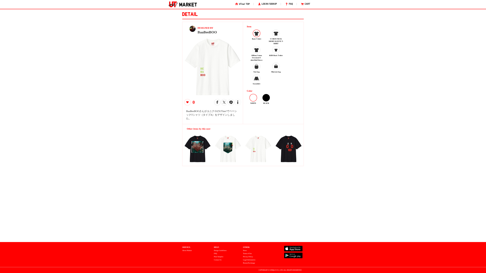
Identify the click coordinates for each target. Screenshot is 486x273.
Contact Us (217, 260)
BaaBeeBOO (207, 32)
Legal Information (249, 260)
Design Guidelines (220, 250)
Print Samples (218, 257)
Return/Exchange (249, 263)
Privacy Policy (248, 257)
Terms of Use (247, 253)
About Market (187, 250)
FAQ (215, 253)
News (245, 250)
